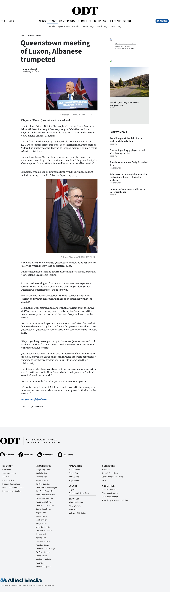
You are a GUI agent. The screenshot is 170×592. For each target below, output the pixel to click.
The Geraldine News (44, 502)
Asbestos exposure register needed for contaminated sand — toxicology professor (129, 177)
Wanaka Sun (41, 537)
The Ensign (40, 563)
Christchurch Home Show (79, 493)
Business (100, 21)
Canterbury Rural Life (44, 498)
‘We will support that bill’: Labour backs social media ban (126, 140)
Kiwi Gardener (74, 469)
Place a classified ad (110, 496)
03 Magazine (74, 476)
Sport (127, 21)
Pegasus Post (41, 512)
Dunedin (52, 26)
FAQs (104, 480)
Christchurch (115, 168)
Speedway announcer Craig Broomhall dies (129, 164)
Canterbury (67, 21)
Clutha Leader (41, 555)
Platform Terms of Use (11, 484)
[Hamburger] (3, 21)
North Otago (116, 26)
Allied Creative (74, 506)
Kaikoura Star (41, 476)
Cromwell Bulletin (43, 541)
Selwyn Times (41, 523)
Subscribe (162, 21)
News (42, 21)
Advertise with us (109, 489)
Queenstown (64, 26)
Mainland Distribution (77, 513)
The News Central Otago (45, 548)
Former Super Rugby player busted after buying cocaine (127, 152)
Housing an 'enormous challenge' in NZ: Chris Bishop (128, 190)
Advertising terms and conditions (115, 500)
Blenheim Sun (41, 473)
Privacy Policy (8, 480)
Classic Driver (74, 473)
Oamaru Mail (41, 534)
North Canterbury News (45, 494)
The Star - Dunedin (43, 552)
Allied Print (73, 509)
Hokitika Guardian (43, 484)
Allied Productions (76, 502)
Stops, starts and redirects (112, 476)
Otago (52, 21)
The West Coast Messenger (46, 487)
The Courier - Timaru (44, 530)
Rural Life (84, 21)
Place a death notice (110, 493)
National (113, 144)
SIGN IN (11, 21)
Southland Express (43, 566)
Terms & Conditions (110, 473)
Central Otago (88, 26)
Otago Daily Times (43, 469)
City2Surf (72, 489)
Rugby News (74, 480)
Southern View (41, 519)
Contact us (6, 469)
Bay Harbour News (43, 509)
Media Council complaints (12, 487)
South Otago (102, 26)
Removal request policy (11, 491)
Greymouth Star (42, 480)
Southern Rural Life (43, 559)
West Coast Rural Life (44, 491)
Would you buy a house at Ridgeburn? (124, 104)
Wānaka (75, 26)
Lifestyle (115, 21)
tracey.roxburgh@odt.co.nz (34, 399)
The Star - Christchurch (45, 505)
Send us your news (9, 473)
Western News (41, 516)
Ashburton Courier (43, 527)
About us (5, 476)
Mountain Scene (42, 545)
